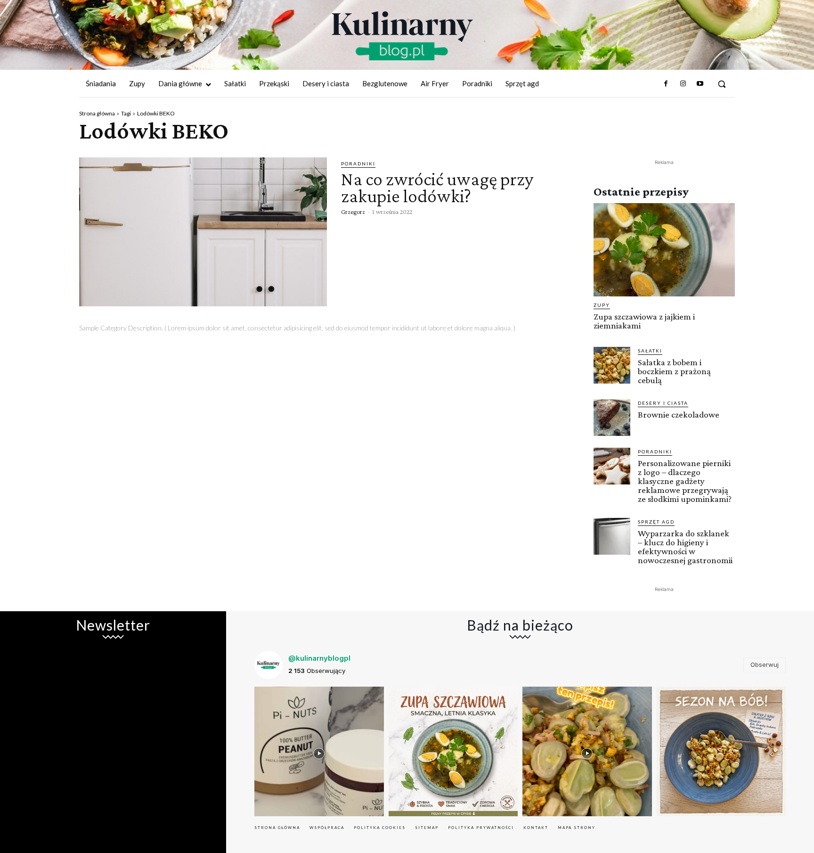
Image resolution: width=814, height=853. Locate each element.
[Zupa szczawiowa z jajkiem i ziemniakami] (664, 249)
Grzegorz (353, 211)
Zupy (602, 305)
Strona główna (97, 113)
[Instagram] (682, 83)
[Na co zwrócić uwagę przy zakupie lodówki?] (203, 231)
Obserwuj (764, 664)
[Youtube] (700, 83)
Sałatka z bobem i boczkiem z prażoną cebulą (674, 371)
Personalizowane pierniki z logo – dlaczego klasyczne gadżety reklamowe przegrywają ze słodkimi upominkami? (685, 481)
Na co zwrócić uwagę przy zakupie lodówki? (437, 187)
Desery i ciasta (663, 403)
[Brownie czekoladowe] (612, 417)
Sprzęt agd (656, 522)
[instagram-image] (319, 751)
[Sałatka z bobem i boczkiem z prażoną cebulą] (612, 365)
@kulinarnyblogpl (319, 658)
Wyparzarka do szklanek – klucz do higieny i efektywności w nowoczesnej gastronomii (685, 546)
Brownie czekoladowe (678, 414)
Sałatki (650, 350)
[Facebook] (665, 83)
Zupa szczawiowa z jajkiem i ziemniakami (644, 321)
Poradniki (358, 163)
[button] (721, 84)
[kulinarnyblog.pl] (402, 35)
